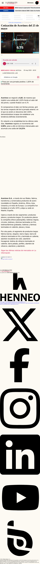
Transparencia (5, 303)
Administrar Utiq (23, 303)
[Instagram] (20, 431)
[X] (20, 344)
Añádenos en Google (10, 77)
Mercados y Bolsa (8, 70)
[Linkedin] (20, 477)
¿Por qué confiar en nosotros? (7, 259)
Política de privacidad (17, 302)
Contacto (28, 303)
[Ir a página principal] (11, 3)
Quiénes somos (33, 303)
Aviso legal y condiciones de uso (6, 302)
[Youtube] (20, 517)
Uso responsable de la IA (13, 304)
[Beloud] (20, 558)
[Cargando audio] (4, 63)
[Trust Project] (5, 257)
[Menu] (2, 2)
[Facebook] (20, 385)
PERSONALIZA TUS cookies (14, 303)
